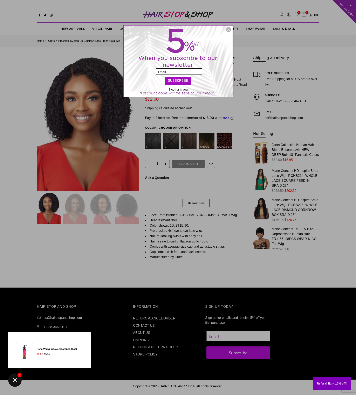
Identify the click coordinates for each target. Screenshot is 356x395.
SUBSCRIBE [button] (178, 81)
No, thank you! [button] (179, 89)
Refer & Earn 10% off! (332, 383)
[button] (228, 29)
